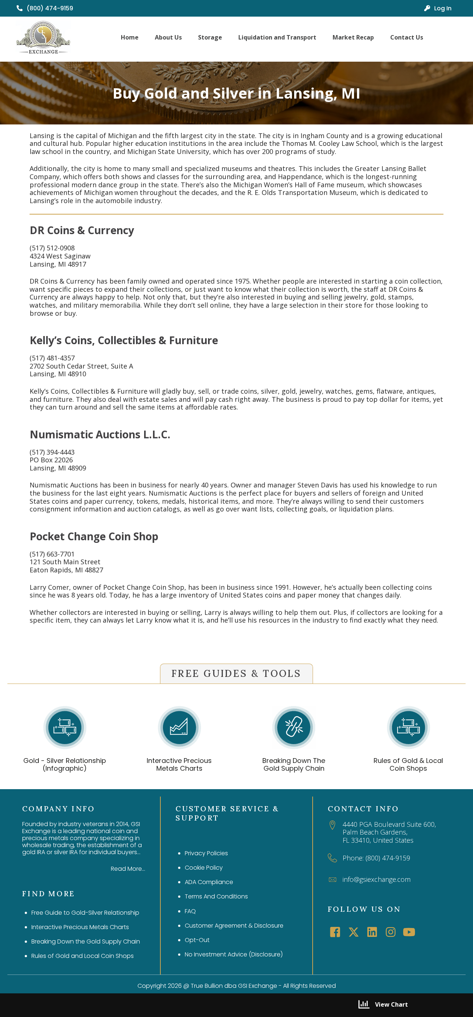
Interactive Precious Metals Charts (179, 764)
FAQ (190, 911)
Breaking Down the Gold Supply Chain (85, 941)
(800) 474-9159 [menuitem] (49, 8)
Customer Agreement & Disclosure (234, 925)
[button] (335, 932)
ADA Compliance (209, 882)
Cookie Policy (204, 867)
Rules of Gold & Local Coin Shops (408, 764)
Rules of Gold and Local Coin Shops (82, 956)
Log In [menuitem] (442, 8)
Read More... (128, 868)
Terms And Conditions (216, 896)
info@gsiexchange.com (377, 879)
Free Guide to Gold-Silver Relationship (85, 912)
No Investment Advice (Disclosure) (234, 954)
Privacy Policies (206, 853)
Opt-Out (197, 940)
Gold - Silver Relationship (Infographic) (64, 764)
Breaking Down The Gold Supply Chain (293, 764)
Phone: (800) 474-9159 (376, 857)
